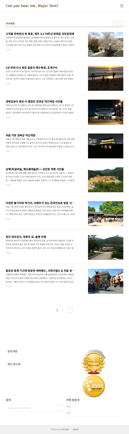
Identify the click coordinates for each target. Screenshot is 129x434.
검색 (59, 408)
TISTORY (65, 429)
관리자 (75, 429)
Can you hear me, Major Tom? (32, 5)
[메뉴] (122, 6)
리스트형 (120, 23)
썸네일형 (114, 23)
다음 (69, 310)
